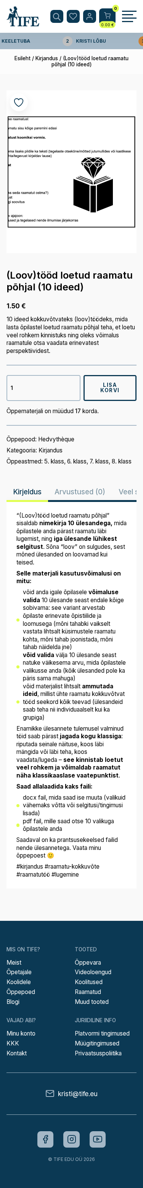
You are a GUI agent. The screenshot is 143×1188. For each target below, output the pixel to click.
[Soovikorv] (73, 16)
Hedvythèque (56, 439)
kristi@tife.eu (78, 1093)
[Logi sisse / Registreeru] (89, 16)
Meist (13, 962)
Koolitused (89, 982)
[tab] (27, 492)
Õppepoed (20, 992)
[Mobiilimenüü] (129, 16)
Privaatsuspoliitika (98, 1053)
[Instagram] (71, 1139)
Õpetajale (19, 972)
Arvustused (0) (80, 491)
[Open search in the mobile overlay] (56, 16)
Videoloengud (93, 972)
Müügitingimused (97, 1043)
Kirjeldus (27, 491)
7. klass (99, 461)
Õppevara (88, 962)
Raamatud (88, 992)
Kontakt (16, 1053)
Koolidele (18, 982)
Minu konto (20, 1033)
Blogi (12, 1001)
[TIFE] (22, 23)
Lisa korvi (110, 387)
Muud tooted (92, 1001)
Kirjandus (46, 58)
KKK (12, 1043)
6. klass (77, 461)
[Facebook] (45, 1139)
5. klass (54, 461)
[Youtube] (98, 1139)
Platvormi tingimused (102, 1033)
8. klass (122, 461)
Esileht (22, 58)
